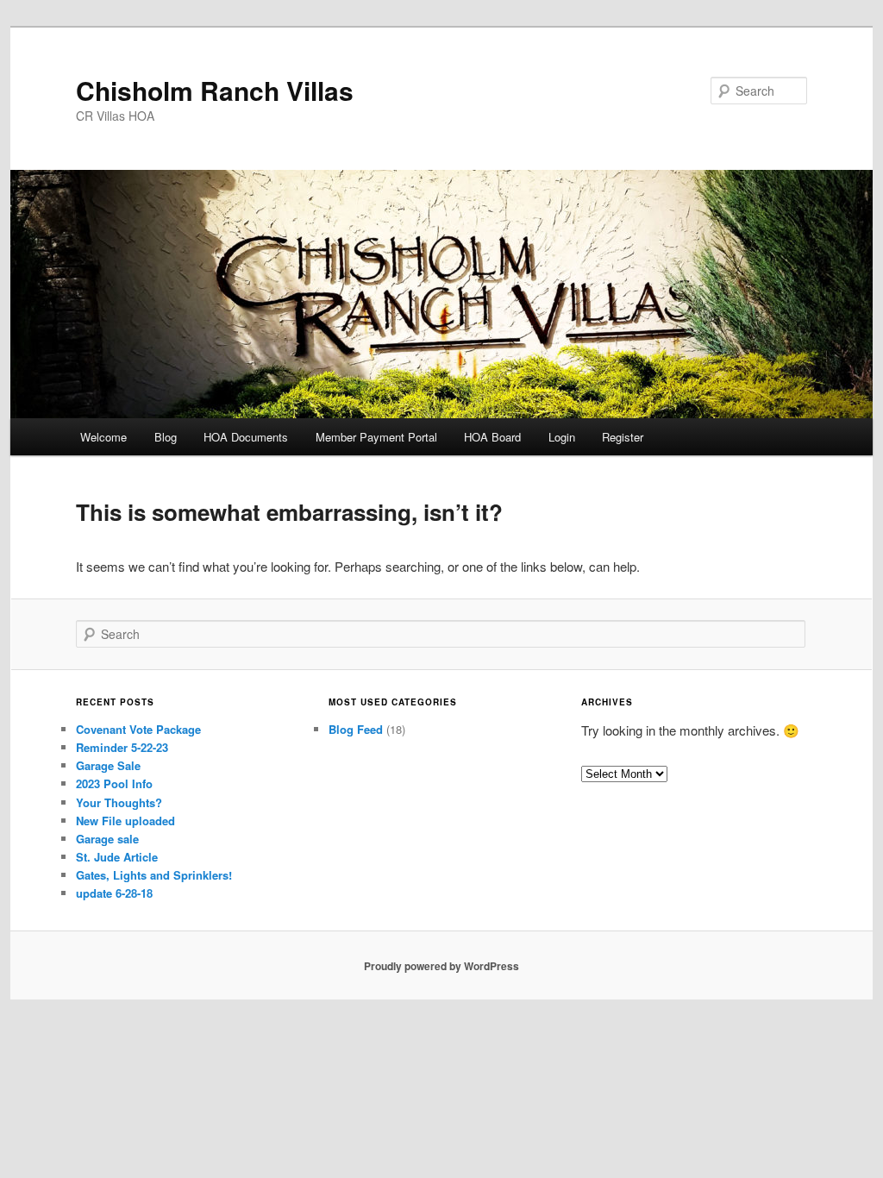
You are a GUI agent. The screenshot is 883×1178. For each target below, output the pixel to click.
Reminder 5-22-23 (122, 747)
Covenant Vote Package (138, 729)
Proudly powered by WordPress (441, 966)
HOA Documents (246, 437)
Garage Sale (108, 765)
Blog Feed (356, 729)
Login (561, 437)
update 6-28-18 (114, 893)
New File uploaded (125, 820)
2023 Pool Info (114, 783)
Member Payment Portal (376, 437)
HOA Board (492, 437)
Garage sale (107, 838)
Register (622, 437)
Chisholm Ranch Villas (215, 90)
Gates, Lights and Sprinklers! (154, 875)
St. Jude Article (117, 857)
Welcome (103, 437)
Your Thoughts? (119, 802)
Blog (165, 437)
